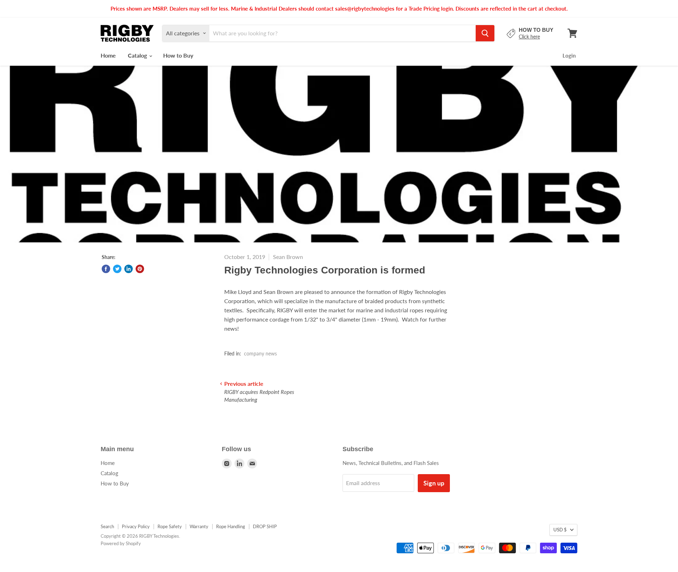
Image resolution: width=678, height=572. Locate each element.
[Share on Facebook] (106, 269)
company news (260, 353)
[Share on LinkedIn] (128, 269)
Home (108, 55)
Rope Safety (169, 526)
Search (107, 526)
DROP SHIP (265, 526)
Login (569, 55)
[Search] (485, 33)
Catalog (138, 55)
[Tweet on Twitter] (117, 269)
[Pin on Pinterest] (140, 269)
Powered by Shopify (121, 543)
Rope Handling (230, 526)
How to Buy (178, 55)
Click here (529, 37)
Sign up (433, 483)
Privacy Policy (136, 526)
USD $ (560, 529)
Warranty (199, 526)
